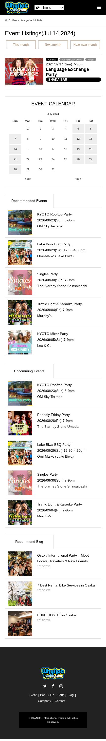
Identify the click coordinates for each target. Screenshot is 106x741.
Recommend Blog (29, 542)
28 (15, 169)
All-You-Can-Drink (72, 59)
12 (78, 138)
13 (90, 138)
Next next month (85, 44)
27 (90, 159)
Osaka (52, 59)
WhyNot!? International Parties (48, 718)
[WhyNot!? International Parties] (17, 7)
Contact (60, 701)
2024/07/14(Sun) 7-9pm (64, 64)
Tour (61, 695)
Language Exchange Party (67, 72)
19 (78, 149)
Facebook (53, 686)
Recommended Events (29, 201)
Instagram (61, 686)
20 (90, 149)
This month (21, 44)
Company (44, 701)
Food (91, 59)
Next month (53, 44)
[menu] (98, 7)
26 (78, 159)
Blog (71, 695)
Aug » (78, 178)
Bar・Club (47, 695)
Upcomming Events (29, 371)
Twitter (45, 686)
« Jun (27, 178)
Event (32, 695)
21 (15, 159)
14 (15, 149)
